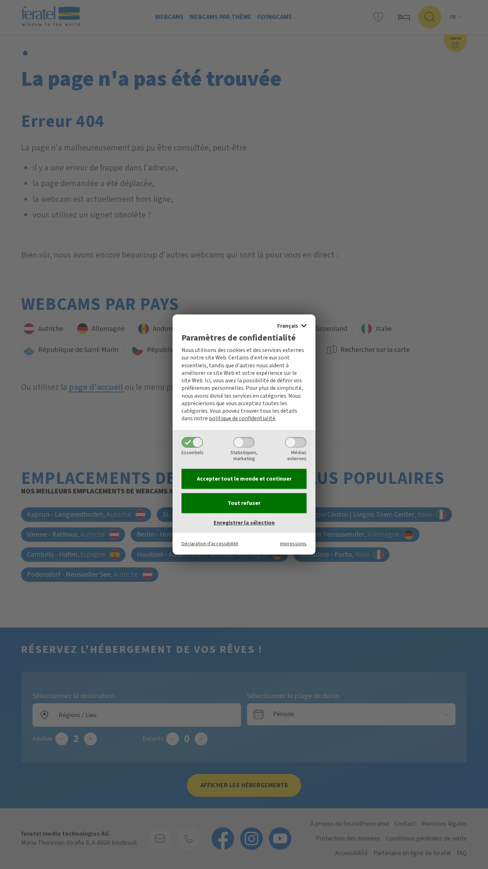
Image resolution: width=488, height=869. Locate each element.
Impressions (293, 543)
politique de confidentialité (242, 418)
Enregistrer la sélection (244, 523)
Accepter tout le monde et (244, 479)
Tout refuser (244, 503)
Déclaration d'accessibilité (209, 543)
